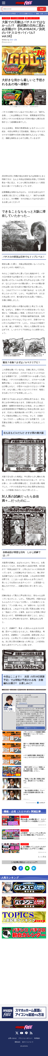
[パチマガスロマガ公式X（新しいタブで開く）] (16, 1033)
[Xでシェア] (14, 868)
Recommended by (31, 802)
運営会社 (17, 1042)
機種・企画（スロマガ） (32, 18)
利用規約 (37, 1038)
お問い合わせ (12, 1038)
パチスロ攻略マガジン (17, 18)
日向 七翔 (13, 40)
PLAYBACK (6, 18)
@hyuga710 (23, 703)
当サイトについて (27, 1042)
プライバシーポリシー (25, 1038)
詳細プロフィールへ (30, 728)
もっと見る (42, 857)
